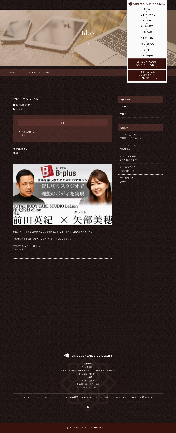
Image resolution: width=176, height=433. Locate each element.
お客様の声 (147, 32)
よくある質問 (147, 26)
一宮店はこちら (146, 44)
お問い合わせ (147, 55)
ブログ (147, 50)
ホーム (147, 9)
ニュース (124, 106)
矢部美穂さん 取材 (28, 133)
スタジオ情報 (147, 38)
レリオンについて (146, 14)
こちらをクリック (21, 249)
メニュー (147, 20)
